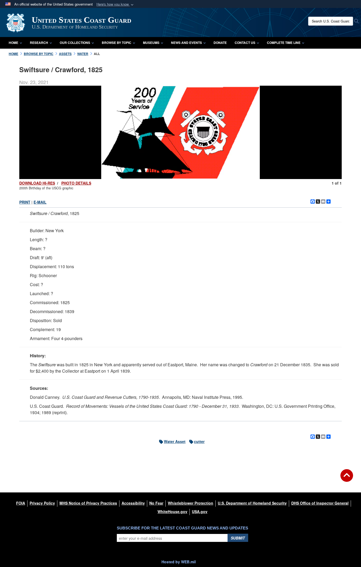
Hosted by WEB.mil (178, 561)
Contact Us (245, 42)
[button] (115, 4)
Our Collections (75, 42)
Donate (220, 42)
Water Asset (175, 441)
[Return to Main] (346, 478)
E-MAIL (40, 202)
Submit (238, 538)
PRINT (24, 202)
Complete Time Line (283, 42)
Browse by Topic (116, 42)
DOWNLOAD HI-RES (37, 183)
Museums (151, 42)
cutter (199, 441)
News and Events (186, 42)
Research (39, 42)
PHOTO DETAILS (76, 183)
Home (13, 42)
